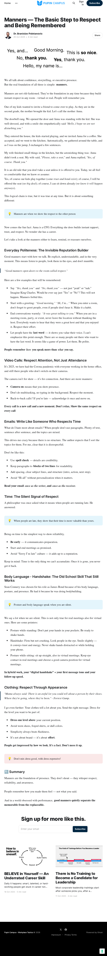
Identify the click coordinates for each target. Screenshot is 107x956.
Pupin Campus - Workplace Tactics (18, 932)
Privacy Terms (71, 935)
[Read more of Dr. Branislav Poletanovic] (8, 35)
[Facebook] (66, 929)
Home (7, 3)
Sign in (81, 3)
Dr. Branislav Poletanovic (28, 33)
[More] (16, 3)
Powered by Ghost (94, 932)
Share (97, 35)
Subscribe (94, 3)
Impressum (56, 935)
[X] (61, 929)
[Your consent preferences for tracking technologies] (102, 951)
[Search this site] (74, 3)
